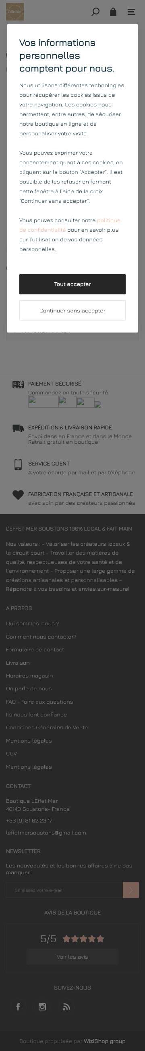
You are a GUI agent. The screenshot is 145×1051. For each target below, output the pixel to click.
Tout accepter (72, 284)
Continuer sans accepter (72, 310)
